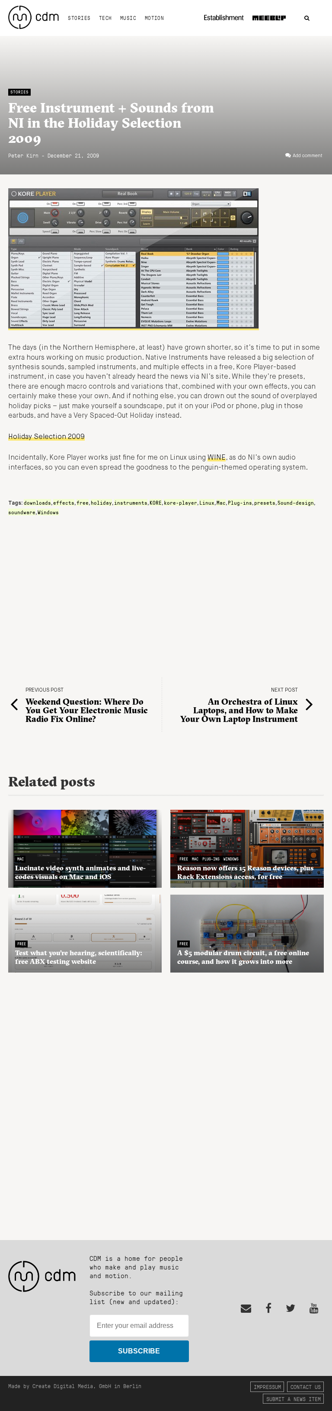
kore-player (180, 502)
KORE (156, 502)
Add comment (307, 155)
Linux (206, 502)
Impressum (267, 1386)
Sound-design (296, 502)
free (83, 502)
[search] (307, 18)
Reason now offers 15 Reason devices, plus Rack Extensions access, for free (245, 872)
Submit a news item (293, 1398)
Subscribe (139, 1351)
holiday (101, 502)
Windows (48, 512)
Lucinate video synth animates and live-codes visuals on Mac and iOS (80, 872)
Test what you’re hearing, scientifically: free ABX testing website (78, 957)
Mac (221, 502)
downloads (37, 502)
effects (63, 502)
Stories (79, 17)
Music (128, 17)
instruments (130, 502)
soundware (21, 512)
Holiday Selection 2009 (46, 437)
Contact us (305, 1386)
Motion (154, 17)
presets (264, 502)
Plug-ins (240, 502)
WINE (217, 457)
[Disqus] (166, 1101)
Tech (105, 17)
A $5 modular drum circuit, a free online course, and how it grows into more (243, 957)
